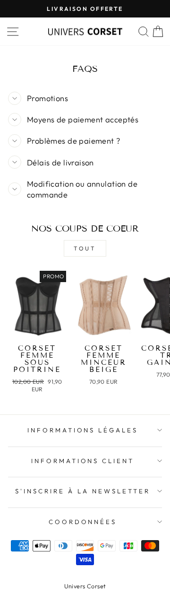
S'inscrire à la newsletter (82, 491)
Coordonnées (83, 521)
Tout (85, 248)
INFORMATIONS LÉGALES (82, 430)
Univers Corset (85, 586)
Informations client (83, 461)
